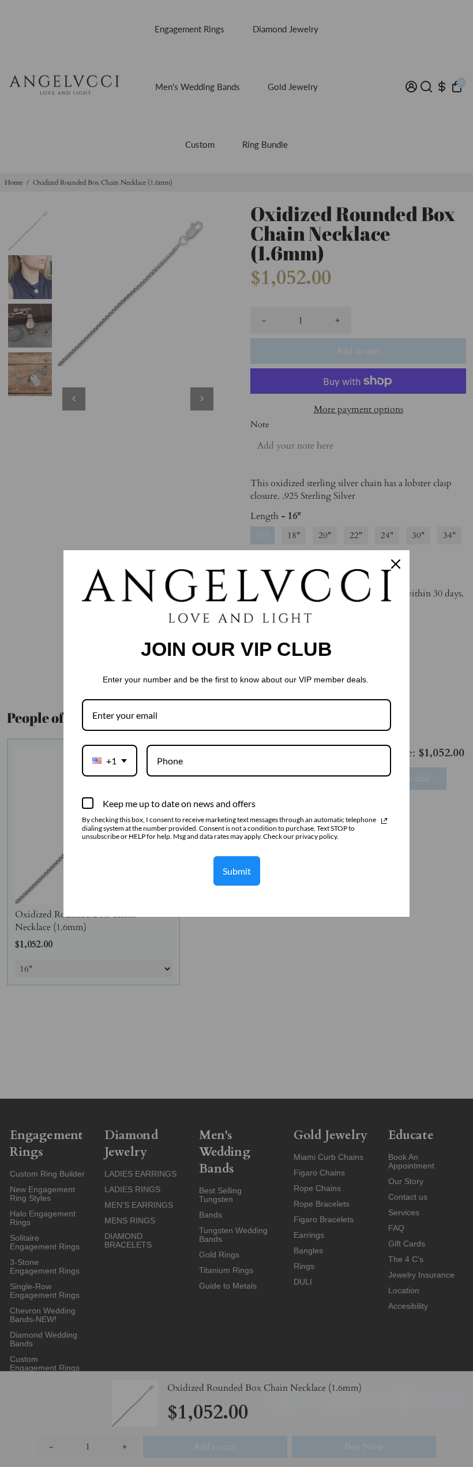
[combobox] (109, 761)
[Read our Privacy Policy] (384, 821)
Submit (237, 870)
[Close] (396, 564)
